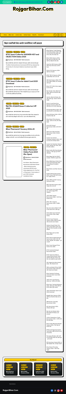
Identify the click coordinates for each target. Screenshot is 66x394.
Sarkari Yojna (27, 34)
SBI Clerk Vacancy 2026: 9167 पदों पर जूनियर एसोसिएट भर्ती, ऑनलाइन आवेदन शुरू (53, 81)
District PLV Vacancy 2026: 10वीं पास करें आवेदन (55, 373)
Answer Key (9, 51)
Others (22, 51)
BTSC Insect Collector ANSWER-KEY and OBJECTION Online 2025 (22, 55)
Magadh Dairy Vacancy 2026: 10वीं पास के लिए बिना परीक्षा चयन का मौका (53, 297)
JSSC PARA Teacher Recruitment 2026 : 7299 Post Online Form (54, 197)
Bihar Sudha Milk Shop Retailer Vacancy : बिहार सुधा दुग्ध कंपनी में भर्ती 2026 (54, 152)
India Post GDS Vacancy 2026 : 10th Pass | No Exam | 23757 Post (54, 66)
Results (34, 34)
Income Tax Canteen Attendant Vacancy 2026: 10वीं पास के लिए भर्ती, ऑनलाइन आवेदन (54, 139)
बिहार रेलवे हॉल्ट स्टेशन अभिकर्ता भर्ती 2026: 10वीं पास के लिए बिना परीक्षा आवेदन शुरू (53, 92)
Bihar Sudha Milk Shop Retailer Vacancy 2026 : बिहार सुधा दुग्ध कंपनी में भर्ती (54, 325)
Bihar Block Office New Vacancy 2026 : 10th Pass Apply (52, 348)
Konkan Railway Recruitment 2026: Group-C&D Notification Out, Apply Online (54, 175)
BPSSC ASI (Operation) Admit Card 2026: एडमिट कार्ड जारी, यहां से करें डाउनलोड (54, 331)
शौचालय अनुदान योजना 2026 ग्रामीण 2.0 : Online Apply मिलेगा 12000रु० (53, 191)
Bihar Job (11, 34)
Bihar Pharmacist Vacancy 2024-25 (20, 129)
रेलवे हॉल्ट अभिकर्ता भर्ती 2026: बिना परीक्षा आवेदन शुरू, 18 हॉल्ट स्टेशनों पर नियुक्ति (53, 99)
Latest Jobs (19, 34)
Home (5, 34)
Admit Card (9, 78)
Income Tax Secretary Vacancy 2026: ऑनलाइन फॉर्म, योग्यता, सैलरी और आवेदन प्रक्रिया (54, 145)
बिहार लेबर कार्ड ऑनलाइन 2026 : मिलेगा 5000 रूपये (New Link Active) (53, 313)
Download (41, 34)
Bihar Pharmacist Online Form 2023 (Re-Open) (30, 152)
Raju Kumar (10, 59)
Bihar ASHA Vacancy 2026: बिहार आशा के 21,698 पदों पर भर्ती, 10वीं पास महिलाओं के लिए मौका (53, 59)
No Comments (26, 59)
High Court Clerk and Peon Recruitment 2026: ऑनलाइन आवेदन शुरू (53, 133)
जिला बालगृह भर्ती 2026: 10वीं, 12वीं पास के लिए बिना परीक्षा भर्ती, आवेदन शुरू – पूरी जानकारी (54, 337)
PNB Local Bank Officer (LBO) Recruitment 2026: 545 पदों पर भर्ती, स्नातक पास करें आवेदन (53, 269)
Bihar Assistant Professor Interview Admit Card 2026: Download (53, 275)
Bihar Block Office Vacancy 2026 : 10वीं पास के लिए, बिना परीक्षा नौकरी (53, 121)
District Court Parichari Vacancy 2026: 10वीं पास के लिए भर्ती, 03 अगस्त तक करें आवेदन (53, 220)
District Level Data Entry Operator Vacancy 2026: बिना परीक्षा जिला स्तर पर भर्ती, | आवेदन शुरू (53, 105)
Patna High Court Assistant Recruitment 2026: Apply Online (53, 214)
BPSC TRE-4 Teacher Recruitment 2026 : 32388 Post (53, 203)
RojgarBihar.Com (33, 8)
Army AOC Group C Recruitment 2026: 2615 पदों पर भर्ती (53, 127)
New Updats (16, 51)
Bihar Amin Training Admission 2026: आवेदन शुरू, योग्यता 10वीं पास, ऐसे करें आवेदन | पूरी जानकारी (54, 286)
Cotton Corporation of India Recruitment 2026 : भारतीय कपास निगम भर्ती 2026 (54, 319)
